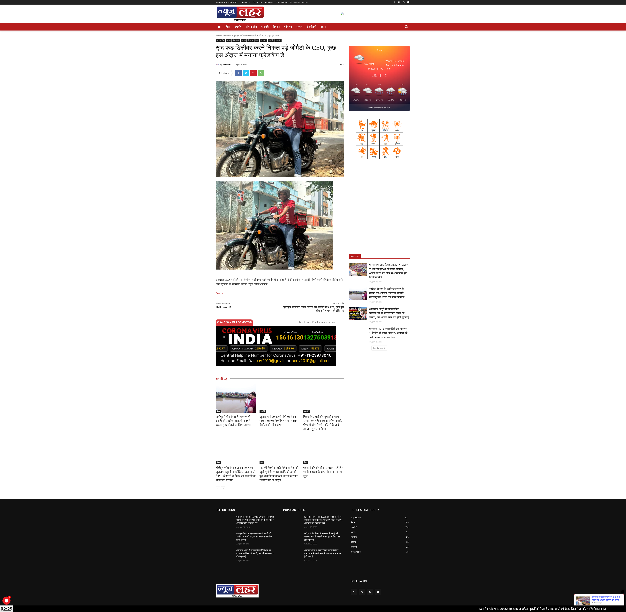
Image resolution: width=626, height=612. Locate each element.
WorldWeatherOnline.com (379, 107)
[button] (406, 27)
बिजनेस (250, 40)
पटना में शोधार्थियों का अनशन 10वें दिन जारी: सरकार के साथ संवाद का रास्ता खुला (323, 472)
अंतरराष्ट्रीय (227, 35)
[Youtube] (408, 2)
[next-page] (223, 489)
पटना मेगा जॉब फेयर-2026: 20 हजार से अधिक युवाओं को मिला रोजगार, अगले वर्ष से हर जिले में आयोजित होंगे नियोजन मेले (255, 520)
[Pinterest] (253, 73)
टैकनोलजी (236, 40)
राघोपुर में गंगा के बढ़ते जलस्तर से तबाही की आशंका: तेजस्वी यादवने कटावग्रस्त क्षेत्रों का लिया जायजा (233, 420)
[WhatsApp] (404, 2)
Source (219, 293)
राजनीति (271, 40)
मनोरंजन (263, 40)
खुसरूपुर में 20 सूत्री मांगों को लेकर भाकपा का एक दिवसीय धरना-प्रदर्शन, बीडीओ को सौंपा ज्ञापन (279, 420)
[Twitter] (246, 73)
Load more (378, 348)
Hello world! (223, 307)
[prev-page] (218, 489)
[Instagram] (399, 2)
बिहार (256, 40)
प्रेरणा (244, 40)
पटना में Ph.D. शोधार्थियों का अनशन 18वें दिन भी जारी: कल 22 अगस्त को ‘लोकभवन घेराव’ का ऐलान (388, 333)
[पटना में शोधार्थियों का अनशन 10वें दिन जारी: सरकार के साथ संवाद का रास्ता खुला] (323, 449)
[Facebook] (395, 2)
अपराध (229, 40)
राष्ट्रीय (278, 40)
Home (218, 35)
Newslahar (227, 64)
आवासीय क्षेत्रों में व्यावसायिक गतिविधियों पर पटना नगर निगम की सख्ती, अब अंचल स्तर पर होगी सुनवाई (389, 313)
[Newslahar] (218, 64)
